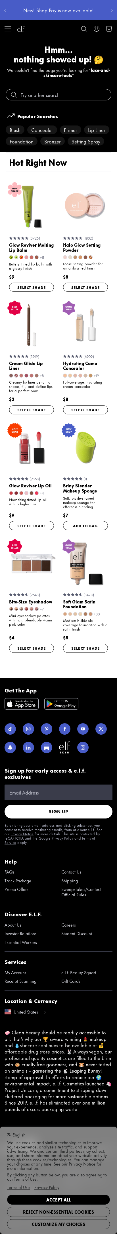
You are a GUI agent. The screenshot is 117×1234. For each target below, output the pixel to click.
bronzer (52, 141)
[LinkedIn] (28, 747)
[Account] (96, 29)
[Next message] (112, 10)
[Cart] (109, 28)
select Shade (31, 287)
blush (15, 129)
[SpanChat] (10, 747)
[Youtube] (83, 729)
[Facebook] (64, 729)
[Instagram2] (83, 747)
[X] (101, 729)
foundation (22, 141)
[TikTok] (10, 729)
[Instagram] (28, 729)
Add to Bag (85, 525)
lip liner (96, 129)
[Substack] (46, 747)
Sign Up (58, 811)
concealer (42, 129)
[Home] (21, 29)
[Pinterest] (46, 729)
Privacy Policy (62, 838)
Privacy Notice (22, 833)
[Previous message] (5, 10)
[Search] (84, 29)
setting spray (86, 141)
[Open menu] (8, 29)
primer (70, 129)
